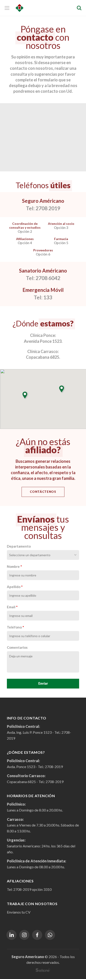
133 (47, 297)
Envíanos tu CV (19, 912)
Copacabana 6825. (43, 357)
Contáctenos (43, 491)
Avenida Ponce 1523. (43, 341)
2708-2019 (54, 766)
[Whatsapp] (50, 935)
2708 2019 (48, 208)
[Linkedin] (11, 935)
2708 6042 (48, 278)
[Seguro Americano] (19, 8)
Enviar (43, 683)
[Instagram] (24, 935)
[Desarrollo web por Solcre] (43, 970)
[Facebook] (37, 935)
